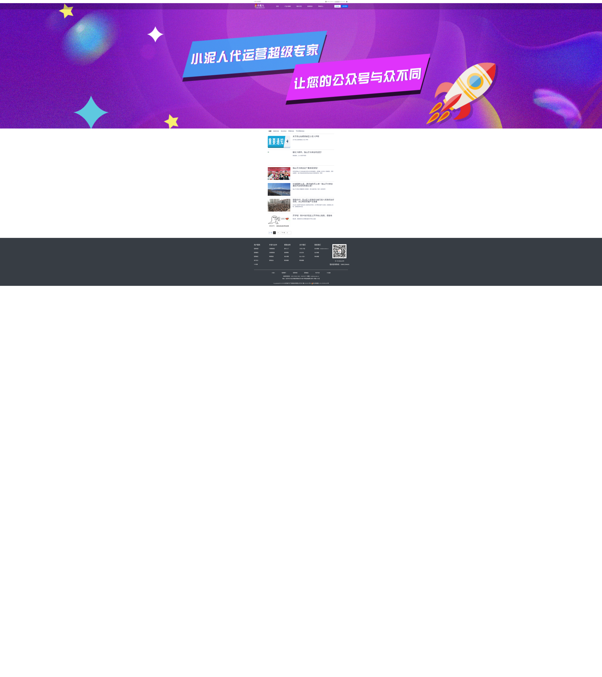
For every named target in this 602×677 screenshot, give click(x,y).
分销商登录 (272, 252)
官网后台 (271, 260)
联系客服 (286, 260)
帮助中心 (320, 6)
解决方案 (299, 6)
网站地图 (316, 256)
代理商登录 (272, 248)
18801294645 (330, 1)
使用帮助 (286, 252)
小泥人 (273, 272)
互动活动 (283, 131)
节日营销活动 (300, 131)
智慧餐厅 (284, 272)
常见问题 (286, 256)
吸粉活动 (276, 131)
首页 (277, 6)
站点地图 (316, 252)
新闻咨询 (309, 6)
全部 (270, 131)
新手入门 (286, 248)
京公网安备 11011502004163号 (321, 283)
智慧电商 (256, 248)
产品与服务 (288, 6)
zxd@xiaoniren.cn (315, 276)
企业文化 (301, 252)
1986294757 (304, 276)
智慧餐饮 (256, 252)
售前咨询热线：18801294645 (339, 264)
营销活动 (291, 131)
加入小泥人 (302, 256)
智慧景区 (256, 256)
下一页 (283, 232)
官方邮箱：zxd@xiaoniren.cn (321, 248)
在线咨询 (337, 1)
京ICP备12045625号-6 (305, 283)
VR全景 (256, 264)
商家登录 (271, 256)
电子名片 (256, 260)
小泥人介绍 (302, 248)
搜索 (338, 6)
